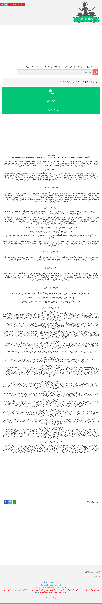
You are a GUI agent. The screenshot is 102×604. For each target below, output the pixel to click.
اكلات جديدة (52, 67)
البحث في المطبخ (65, 67)
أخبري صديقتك (40, 67)
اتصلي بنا (29, 67)
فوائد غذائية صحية (75, 81)
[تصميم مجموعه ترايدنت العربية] (51, 582)
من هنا (37, 592)
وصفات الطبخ (93, 67)
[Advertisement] (51, 43)
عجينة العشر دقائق (92, 572)
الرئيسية (97, 576)
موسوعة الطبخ (91, 81)
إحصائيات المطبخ (80, 67)
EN (2, 4)
